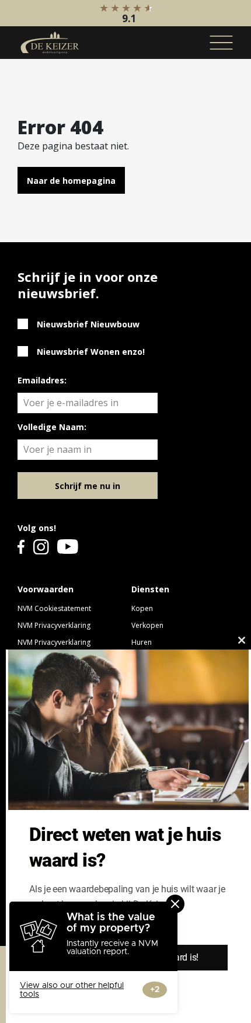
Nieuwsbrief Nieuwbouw (88, 324)
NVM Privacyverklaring (54, 625)
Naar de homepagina (71, 180)
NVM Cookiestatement (54, 608)
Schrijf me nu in (87, 485)
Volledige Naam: (52, 426)
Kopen (142, 608)
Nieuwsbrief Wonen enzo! (91, 351)
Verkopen (147, 625)
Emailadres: (42, 380)
